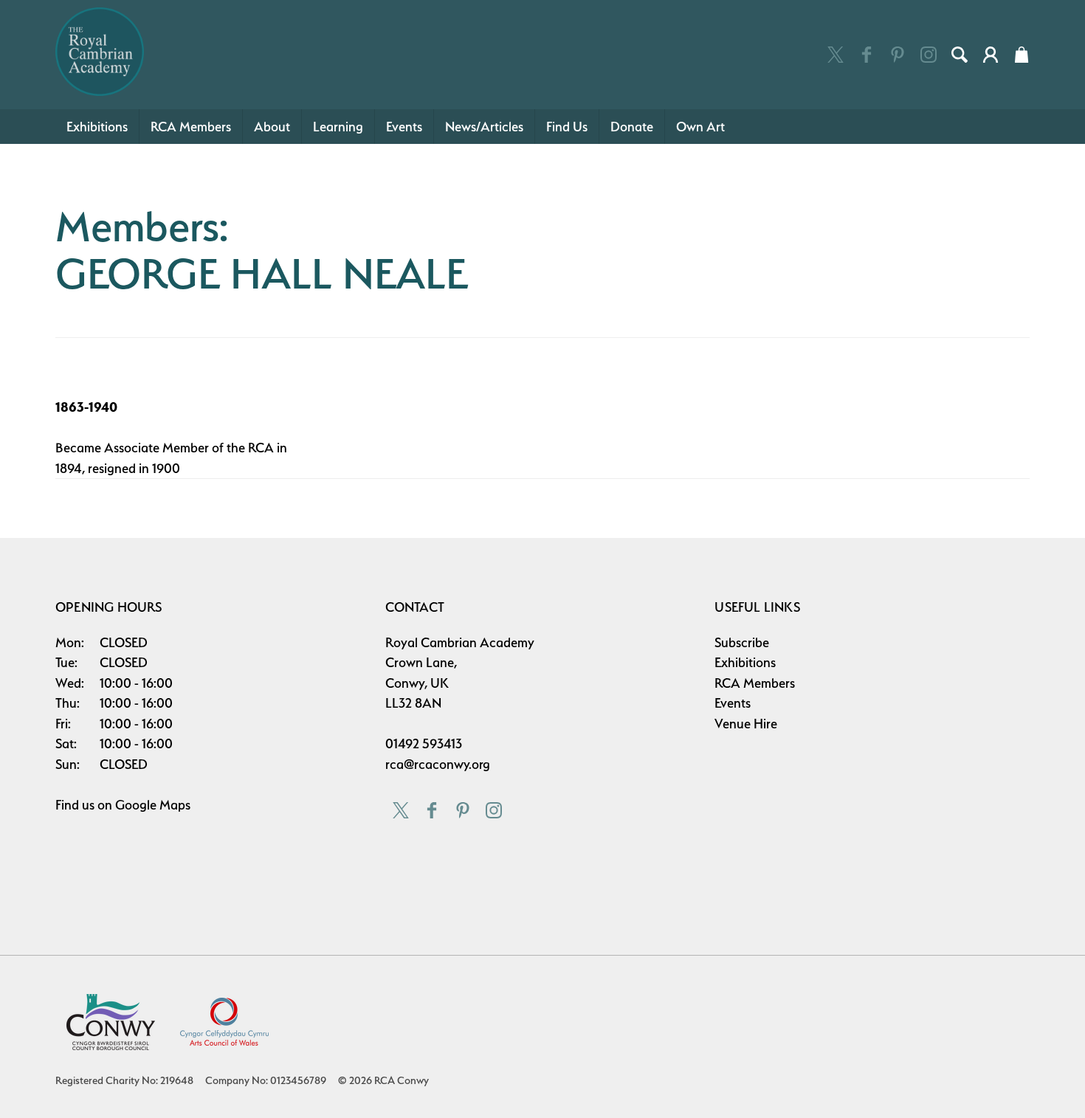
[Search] (959, 54)
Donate (631, 126)
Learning (338, 126)
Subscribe (741, 642)
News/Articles (484, 126)
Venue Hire (745, 723)
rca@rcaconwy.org (437, 764)
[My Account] (990, 54)
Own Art (700, 126)
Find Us (567, 126)
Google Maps (152, 804)
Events (404, 126)
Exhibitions (97, 126)
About (272, 126)
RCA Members (191, 126)
